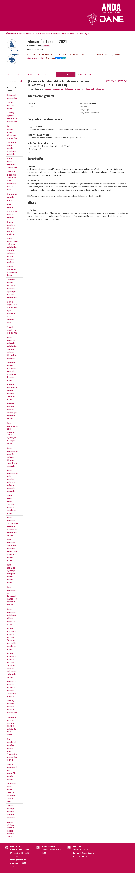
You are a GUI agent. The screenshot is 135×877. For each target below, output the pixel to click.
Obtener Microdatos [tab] (85, 75)
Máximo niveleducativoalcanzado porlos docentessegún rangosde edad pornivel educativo (12, 288)
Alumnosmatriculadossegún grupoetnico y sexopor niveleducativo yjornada (11, 573)
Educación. (45, 46)
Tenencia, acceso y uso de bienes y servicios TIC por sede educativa (74, 89)
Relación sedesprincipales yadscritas (12, 197)
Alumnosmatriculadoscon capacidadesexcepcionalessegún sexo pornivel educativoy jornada (12, 526)
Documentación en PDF (36, 58)
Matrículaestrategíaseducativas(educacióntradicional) (11, 811)
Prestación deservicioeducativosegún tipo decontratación (11, 148)
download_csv (111, 81)
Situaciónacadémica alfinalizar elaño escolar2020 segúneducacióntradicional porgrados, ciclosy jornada (12, 665)
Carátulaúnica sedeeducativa (10, 105)
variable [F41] (84, 33)
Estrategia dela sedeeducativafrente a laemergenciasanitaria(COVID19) (11, 792)
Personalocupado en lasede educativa (12, 329)
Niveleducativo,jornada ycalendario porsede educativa (12, 132)
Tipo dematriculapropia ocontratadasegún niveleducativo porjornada (11, 504)
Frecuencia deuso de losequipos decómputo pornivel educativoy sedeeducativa (12, 726)
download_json (123, 81)
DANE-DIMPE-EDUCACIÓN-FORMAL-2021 (65, 33)
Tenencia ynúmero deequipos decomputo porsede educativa (12, 706)
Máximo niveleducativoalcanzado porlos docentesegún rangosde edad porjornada (11, 371)
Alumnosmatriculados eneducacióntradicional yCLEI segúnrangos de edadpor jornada (12, 457)
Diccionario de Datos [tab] (65, 75)
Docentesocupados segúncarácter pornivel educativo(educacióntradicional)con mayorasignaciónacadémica (12, 250)
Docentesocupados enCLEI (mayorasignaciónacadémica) (11, 228)
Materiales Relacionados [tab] (46, 75)
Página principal (12, 33)
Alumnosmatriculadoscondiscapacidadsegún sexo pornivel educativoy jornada (12, 596)
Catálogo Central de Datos (29, 33)
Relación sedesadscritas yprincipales (12, 214)
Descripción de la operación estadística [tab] (21, 75)
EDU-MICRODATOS (46, 33)
